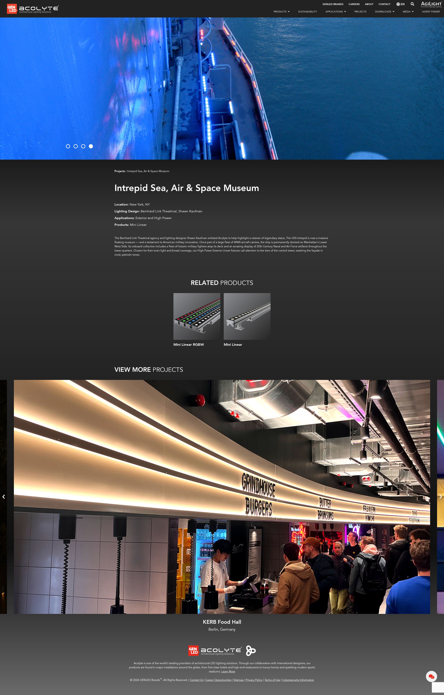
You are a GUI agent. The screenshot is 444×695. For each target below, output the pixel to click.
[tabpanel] (222, 89)
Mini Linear (233, 345)
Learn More (228, 672)
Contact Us (196, 680)
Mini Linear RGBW (188, 345)
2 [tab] (76, 146)
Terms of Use (272, 680)
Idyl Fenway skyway (222, 622)
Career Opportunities (218, 680)
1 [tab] (68, 146)
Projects (119, 171)
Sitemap (238, 680)
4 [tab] (91, 146)
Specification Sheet (197, 336)
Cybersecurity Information (298, 680)
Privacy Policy (254, 680)
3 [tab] (83, 146)
